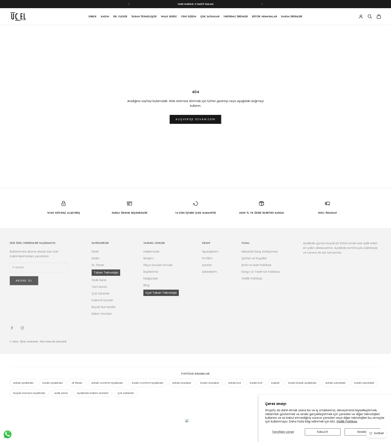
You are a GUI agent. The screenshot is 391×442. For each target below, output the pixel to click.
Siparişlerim (210, 252)
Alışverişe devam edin (195, 119)
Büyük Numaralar (264, 16)
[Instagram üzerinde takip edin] (22, 328)
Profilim (207, 258)
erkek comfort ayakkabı (107, 383)
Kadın (105, 16)
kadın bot (256, 383)
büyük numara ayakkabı (29, 393)
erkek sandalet (335, 383)
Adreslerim (209, 272)
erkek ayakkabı (23, 383)
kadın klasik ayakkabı (302, 383)
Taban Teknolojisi (144, 16)
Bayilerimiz (150, 272)
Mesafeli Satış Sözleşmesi (260, 252)
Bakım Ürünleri (291, 16)
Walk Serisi (169, 16)
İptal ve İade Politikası (256, 265)
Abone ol (24, 281)
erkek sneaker (181, 383)
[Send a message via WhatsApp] (7, 434)
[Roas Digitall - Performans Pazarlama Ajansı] (195, 428)
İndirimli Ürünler (236, 16)
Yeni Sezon (188, 16)
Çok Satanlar (210, 16)
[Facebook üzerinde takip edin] (12, 328)
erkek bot (234, 383)
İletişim (148, 258)
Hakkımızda (151, 252)
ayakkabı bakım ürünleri (93, 393)
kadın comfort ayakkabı (147, 383)
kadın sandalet (364, 383)
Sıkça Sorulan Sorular (158, 265)
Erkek (93, 16)
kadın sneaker (209, 383)
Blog (146, 285)
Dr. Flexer (120, 16)
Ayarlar (207, 265)
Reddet (362, 432)
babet (275, 383)
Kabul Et (322, 432)
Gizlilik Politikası (346, 421)
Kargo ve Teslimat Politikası (261, 272)
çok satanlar (126, 393)
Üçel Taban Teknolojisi (161, 293)
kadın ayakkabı (53, 383)
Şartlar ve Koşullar (254, 258)
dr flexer (77, 383)
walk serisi (61, 393)
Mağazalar (150, 278)
